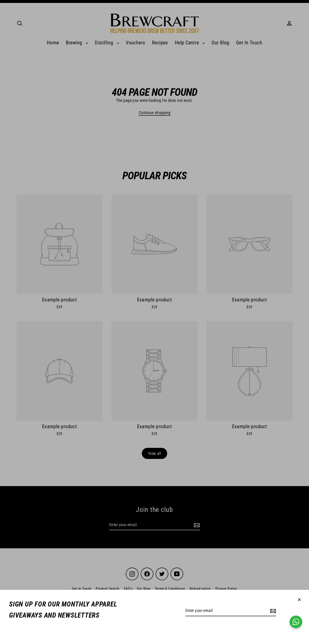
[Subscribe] (272, 611)
